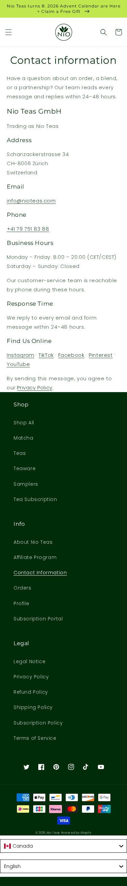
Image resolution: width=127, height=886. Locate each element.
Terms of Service (35, 738)
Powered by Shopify (76, 833)
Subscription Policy (38, 722)
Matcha (24, 438)
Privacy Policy (34, 387)
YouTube (18, 364)
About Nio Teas (33, 542)
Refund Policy (31, 692)
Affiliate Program (35, 557)
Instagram (20, 355)
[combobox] (63, 846)
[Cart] (118, 32)
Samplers (26, 484)
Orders (22, 587)
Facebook (71, 355)
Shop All (24, 422)
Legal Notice (29, 661)
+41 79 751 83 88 (28, 228)
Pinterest (100, 355)
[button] (8, 32)
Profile (21, 603)
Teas (20, 453)
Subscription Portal (38, 618)
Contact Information (40, 572)
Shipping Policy (33, 707)
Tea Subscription (35, 499)
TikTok (46, 355)
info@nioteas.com (31, 200)
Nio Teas (53, 833)
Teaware (25, 468)
